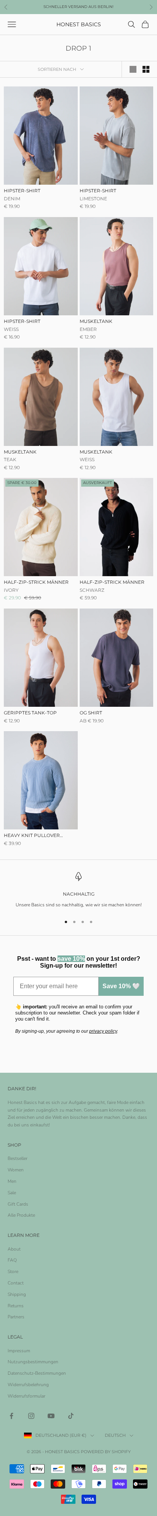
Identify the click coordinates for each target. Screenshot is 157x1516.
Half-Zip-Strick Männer (36, 582)
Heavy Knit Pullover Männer (32, 835)
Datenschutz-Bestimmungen (37, 1373)
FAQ (12, 1260)
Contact (16, 1283)
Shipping (17, 1294)
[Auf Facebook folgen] (11, 1416)
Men (12, 1181)
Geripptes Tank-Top (30, 713)
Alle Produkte (21, 1215)
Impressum (19, 1351)
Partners (16, 1317)
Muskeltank (96, 321)
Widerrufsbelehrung (28, 1385)
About (14, 1249)
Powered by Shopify (106, 1451)
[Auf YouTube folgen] (51, 1416)
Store (13, 1271)
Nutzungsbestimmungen (33, 1362)
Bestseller (17, 1158)
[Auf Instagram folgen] (31, 1416)
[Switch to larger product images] (133, 69)
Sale (12, 1193)
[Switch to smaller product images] (146, 69)
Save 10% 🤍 (121, 986)
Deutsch (115, 1435)
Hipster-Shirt (22, 190)
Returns (16, 1306)
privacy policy (103, 1031)
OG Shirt (91, 713)
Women (16, 1170)
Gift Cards (18, 1204)
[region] (78, 890)
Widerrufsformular (26, 1396)
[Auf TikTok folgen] (71, 1416)
